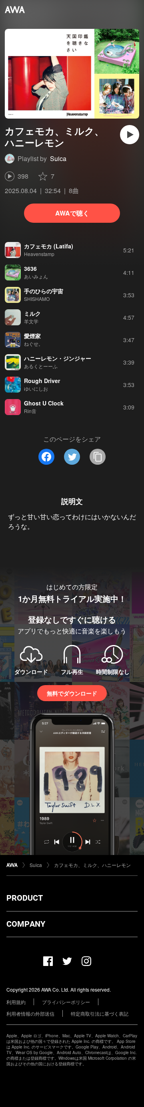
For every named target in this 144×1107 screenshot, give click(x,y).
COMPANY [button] (25, 924)
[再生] (129, 134)
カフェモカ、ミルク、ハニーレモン (92, 864)
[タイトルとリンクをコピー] (98, 457)
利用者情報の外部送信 (30, 1013)
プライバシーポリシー (66, 1001)
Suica (58, 158)
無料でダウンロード (72, 693)
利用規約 (16, 1001)
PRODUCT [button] (24, 898)
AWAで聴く (72, 213)
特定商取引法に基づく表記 (99, 1013)
